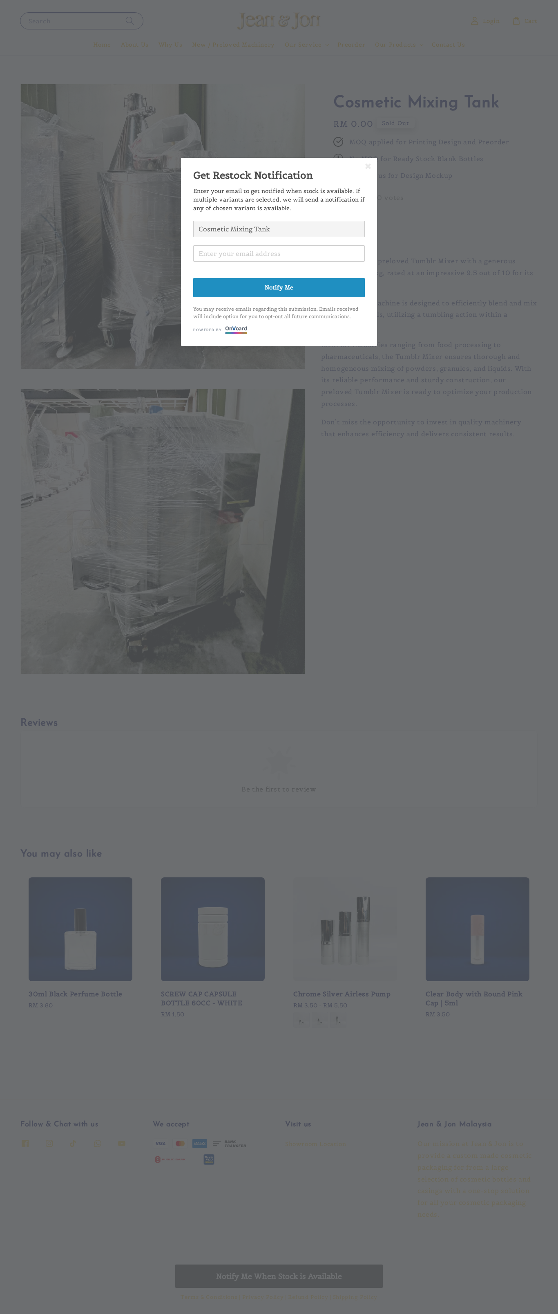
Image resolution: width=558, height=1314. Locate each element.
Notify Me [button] (279, 287)
